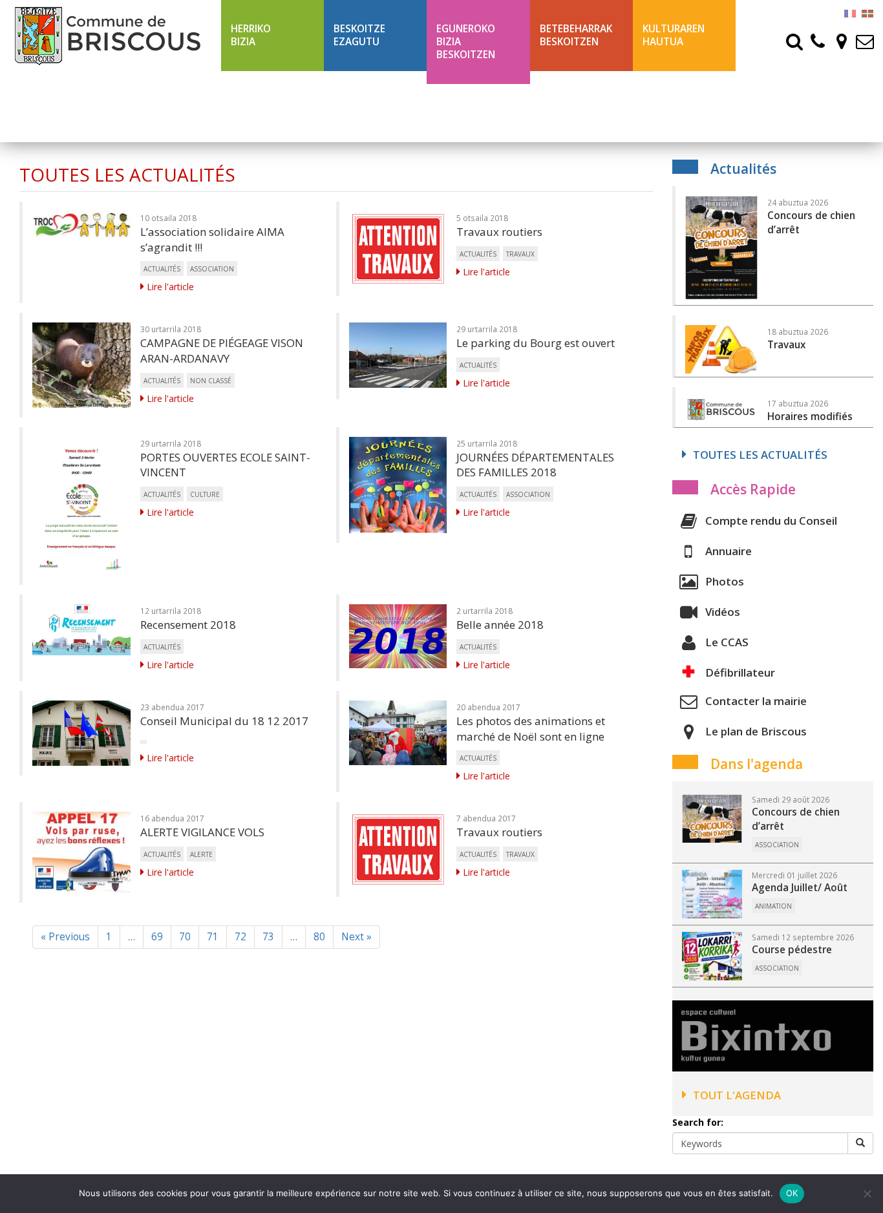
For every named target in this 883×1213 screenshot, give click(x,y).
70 (185, 937)
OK (792, 1193)
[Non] (866, 1193)
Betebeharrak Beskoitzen (576, 35)
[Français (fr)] (850, 12)
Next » (356, 937)
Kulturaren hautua (674, 35)
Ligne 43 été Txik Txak (570, 106)
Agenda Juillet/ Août (799, 887)
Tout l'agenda (737, 1095)
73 (268, 937)
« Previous (65, 937)
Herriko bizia (251, 35)
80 (319, 937)
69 (157, 937)
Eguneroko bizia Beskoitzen (465, 41)
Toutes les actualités (760, 454)
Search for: (697, 1122)
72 (240, 937)
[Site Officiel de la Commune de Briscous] (110, 35)
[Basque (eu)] (867, 12)
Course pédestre (792, 949)
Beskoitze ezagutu (359, 35)
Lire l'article (169, 286)
